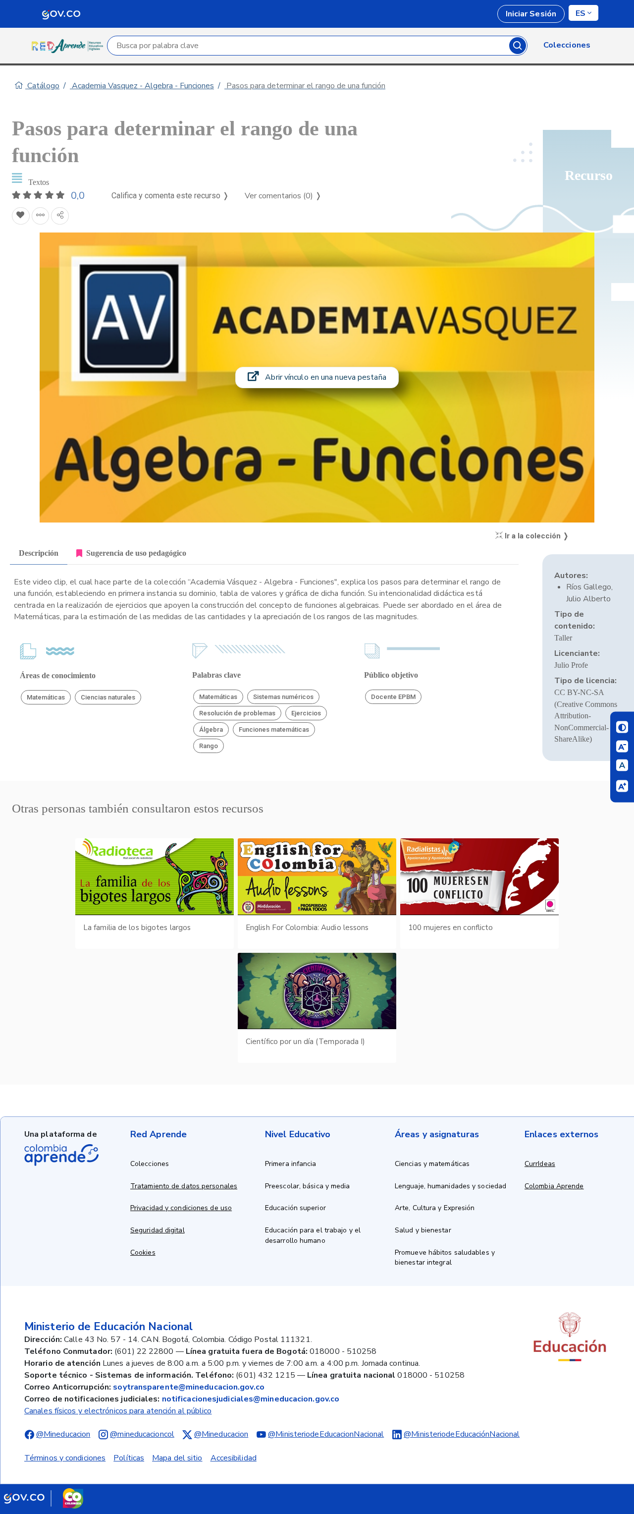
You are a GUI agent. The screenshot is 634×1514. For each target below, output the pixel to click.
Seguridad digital (157, 1230)
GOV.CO (61, 14)
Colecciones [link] (566, 45)
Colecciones (149, 1163)
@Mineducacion (63, 1434)
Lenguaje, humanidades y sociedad (450, 1186)
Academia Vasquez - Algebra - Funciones (142, 85)
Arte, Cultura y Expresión (435, 1208)
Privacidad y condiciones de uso (181, 1208)
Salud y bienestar (423, 1230)
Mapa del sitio (177, 1458)
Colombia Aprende (554, 1186)
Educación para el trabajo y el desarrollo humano (313, 1235)
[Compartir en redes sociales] (60, 216)
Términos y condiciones (65, 1458)
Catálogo (42, 85)
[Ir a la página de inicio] (69, 45)
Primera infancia (291, 1163)
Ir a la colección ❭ (536, 535)
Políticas (128, 1458)
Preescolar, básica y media (307, 1186)
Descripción (38, 553)
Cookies (143, 1252)
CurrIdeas (540, 1163)
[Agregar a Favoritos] (21, 216)
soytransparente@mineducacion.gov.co (188, 1387)
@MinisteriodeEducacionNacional (326, 1434)
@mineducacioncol (142, 1434)
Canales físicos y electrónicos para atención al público (118, 1410)
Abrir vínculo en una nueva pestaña (324, 377)
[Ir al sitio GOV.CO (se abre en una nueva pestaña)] (43, 1498)
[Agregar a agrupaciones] (41, 216)
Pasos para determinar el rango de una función (304, 85)
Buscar (517, 45)
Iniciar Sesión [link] (531, 13)
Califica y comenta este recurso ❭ (170, 195)
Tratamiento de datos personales (183, 1186)
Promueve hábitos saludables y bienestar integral (445, 1258)
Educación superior (295, 1208)
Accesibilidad (234, 1458)
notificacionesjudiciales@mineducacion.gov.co (250, 1399)
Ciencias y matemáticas (432, 1163)
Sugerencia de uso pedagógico (136, 553)
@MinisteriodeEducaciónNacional (462, 1434)
